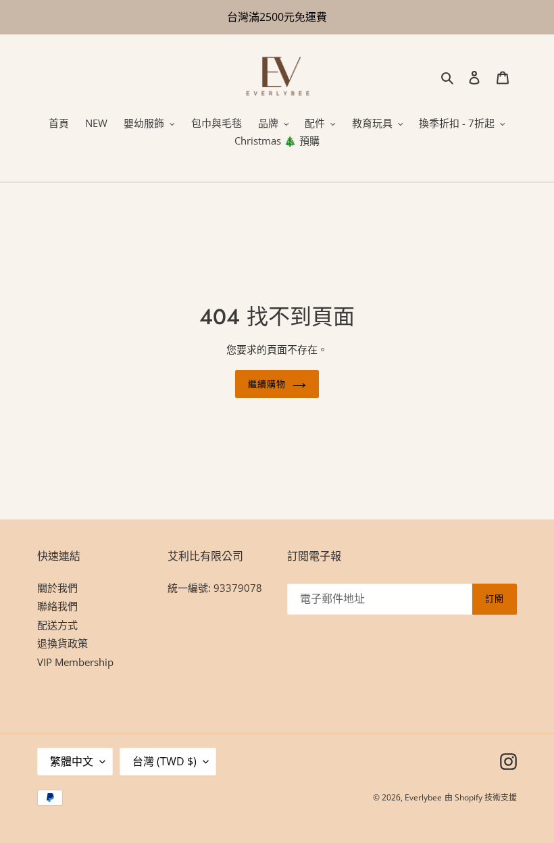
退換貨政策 (62, 643)
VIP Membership (75, 662)
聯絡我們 (57, 606)
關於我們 (57, 587)
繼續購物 (267, 384)
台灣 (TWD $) (164, 761)
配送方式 (57, 625)
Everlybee (423, 797)
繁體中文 (71, 761)
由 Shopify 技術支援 (481, 797)
